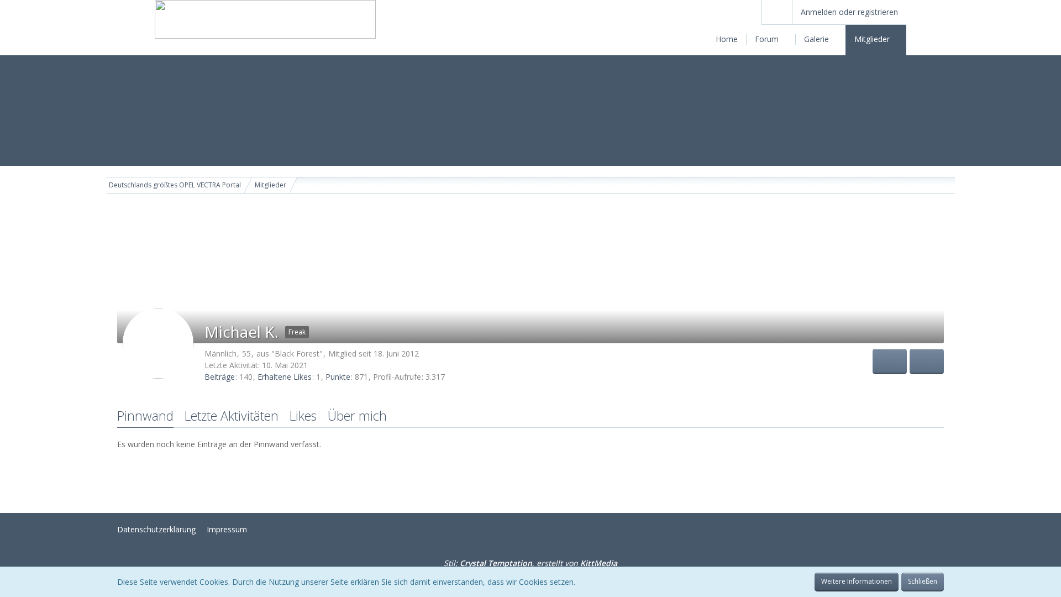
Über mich (357, 416)
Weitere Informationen (856, 581)
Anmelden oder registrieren (849, 12)
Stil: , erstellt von (530, 563)
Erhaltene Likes (285, 376)
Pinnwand (145, 416)
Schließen (922, 581)
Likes (303, 416)
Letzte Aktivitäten (232, 416)
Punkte (337, 376)
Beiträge (219, 376)
